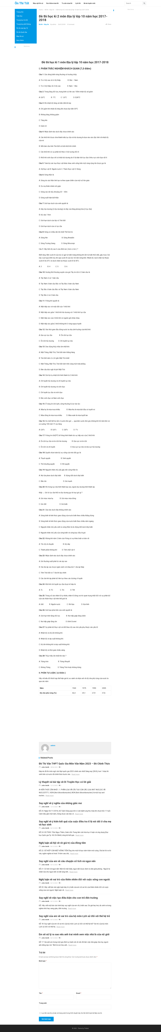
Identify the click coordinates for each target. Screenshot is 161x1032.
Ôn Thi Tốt (22, 3)
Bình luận (43, 961)
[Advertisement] (26, 80)
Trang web (43, 1003)
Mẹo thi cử (20, 36)
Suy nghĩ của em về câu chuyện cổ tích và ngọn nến (67, 861)
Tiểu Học (19, 16)
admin (54, 24)
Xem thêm (20, 40)
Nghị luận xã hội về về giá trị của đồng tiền (62, 842)
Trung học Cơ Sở (22, 20)
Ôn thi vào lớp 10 (22, 28)
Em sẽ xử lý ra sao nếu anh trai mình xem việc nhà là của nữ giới (74, 934)
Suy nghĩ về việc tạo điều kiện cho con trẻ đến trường (68, 897)
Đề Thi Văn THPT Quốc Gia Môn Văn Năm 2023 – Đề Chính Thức (74, 763)
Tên (41, 993)
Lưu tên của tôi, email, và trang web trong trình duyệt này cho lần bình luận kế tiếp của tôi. (72, 1013)
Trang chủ (19, 12)
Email (78, 993)
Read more (76, 774)
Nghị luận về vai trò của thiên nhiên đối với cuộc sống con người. (74, 879)
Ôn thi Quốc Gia (21, 32)
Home (41, 10)
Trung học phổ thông (23, 24)
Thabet (86, 1028)
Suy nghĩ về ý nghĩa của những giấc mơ (60, 803)
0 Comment (70, 24)
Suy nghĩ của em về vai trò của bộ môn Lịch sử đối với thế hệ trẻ (74, 916)
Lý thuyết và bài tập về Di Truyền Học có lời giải (65, 781)
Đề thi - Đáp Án (49, 10)
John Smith (45, 767)
